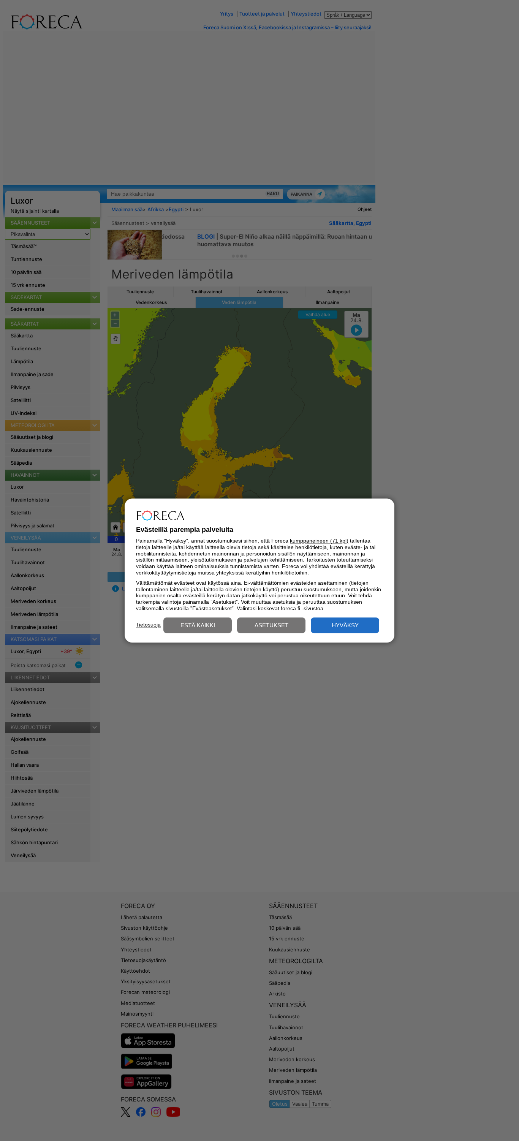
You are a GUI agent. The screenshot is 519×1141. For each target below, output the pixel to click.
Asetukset (271, 625)
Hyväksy (345, 625)
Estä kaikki (197, 625)
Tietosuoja (148, 625)
